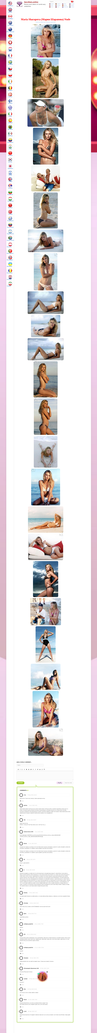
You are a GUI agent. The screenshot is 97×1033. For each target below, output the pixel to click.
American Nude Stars (41, 22)
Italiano (72, 5)
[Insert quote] (40, 769)
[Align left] (26, 769)
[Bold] (18, 769)
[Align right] (31, 769)
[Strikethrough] (24, 769)
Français (58, 5)
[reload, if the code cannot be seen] (59, 783)
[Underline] (22, 769)
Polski (52, 5)
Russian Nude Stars (51, 22)
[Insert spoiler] (44, 769)
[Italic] (20, 769)
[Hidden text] (38, 769)
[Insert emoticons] (33, 769)
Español (65, 5)
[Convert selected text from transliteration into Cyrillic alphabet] (42, 769)
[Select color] (35, 769)
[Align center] (29, 769)
